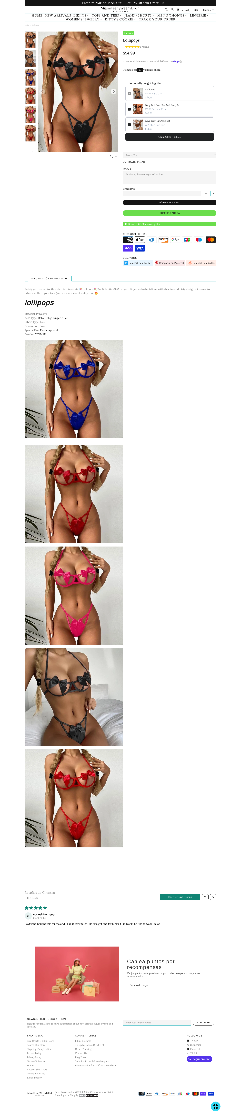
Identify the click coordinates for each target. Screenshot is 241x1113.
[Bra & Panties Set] (74, 696)
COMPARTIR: (130, 257)
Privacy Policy (34, 1057)
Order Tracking (83, 1049)
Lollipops (150, 89)
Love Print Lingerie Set (157, 120)
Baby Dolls (44, 318)
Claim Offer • (169, 136)
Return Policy (34, 1053)
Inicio (27, 25)
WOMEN (40, 334)
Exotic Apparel (49, 330)
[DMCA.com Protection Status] (89, 1095)
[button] (132, 46)
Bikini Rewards (83, 1040)
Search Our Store (36, 1044)
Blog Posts (80, 1057)
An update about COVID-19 (89, 1044)
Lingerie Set (60, 318)
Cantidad (129, 188)
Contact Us (81, 1053)
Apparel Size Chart (37, 1069)
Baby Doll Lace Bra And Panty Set (163, 105)
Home (30, 1065)
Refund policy (34, 1077)
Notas (127, 169)
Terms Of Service (36, 1061)
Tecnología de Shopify (66, 1095)
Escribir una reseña (180, 897)
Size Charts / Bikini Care (40, 1040)
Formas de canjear (140, 985)
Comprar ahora (170, 213)
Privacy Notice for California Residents (95, 1065)
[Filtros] (205, 897)
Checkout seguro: (135, 234)
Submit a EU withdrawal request (92, 1061)
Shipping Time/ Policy (39, 1049)
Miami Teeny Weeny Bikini (120, 10)
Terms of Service (36, 1073)
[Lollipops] (74, 388)
